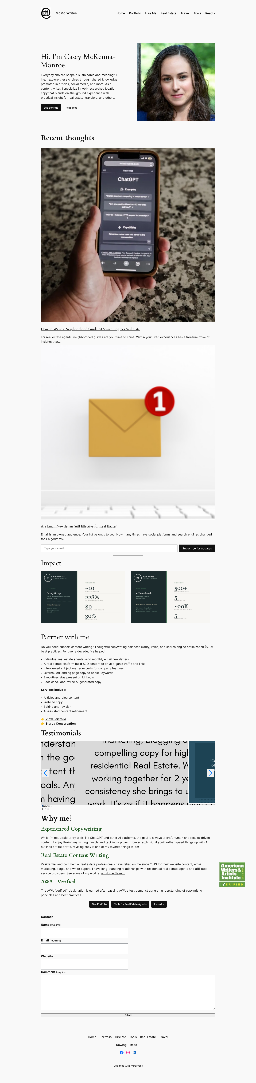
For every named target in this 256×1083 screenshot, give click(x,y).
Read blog (71, 107)
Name (51, 924)
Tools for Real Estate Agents (130, 904)
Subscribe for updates (197, 548)
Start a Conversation (60, 723)
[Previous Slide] (45, 773)
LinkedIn (159, 904)
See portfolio (51, 107)
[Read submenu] (214, 13)
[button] (232, 874)
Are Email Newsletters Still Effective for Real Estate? (79, 526)
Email (51, 940)
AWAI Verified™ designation (66, 890)
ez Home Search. (113, 873)
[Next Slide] (210, 773)
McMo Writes (66, 13)
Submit (128, 1015)
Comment (54, 972)
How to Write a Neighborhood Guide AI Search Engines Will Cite (90, 329)
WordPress (136, 1065)
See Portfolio (99, 904)
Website (47, 956)
